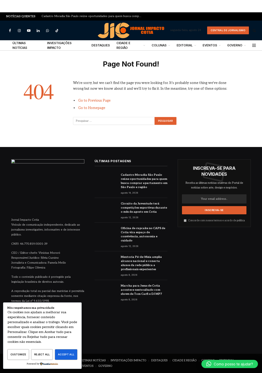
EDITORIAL (185, 45)
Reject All (42, 354)
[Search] (254, 30)
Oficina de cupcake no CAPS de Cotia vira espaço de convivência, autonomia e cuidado (143, 234)
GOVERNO (234, 45)
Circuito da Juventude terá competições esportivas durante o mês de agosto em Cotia (144, 207)
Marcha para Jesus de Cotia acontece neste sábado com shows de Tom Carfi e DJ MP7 (141, 290)
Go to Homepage (91, 108)
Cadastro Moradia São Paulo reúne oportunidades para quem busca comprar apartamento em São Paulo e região (93, 16)
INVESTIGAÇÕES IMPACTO (59, 45)
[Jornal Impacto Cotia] (131, 30)
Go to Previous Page (94, 101)
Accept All (66, 354)
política (241, 220)
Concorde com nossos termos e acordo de (216, 220)
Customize (18, 354)
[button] (229, 364)
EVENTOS (210, 45)
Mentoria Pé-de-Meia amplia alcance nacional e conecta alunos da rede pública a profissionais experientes (141, 263)
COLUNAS (159, 45)
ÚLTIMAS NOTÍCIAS (19, 45)
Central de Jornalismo (228, 30)
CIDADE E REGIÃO (123, 45)
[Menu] (254, 45)
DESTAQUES (100, 45)
